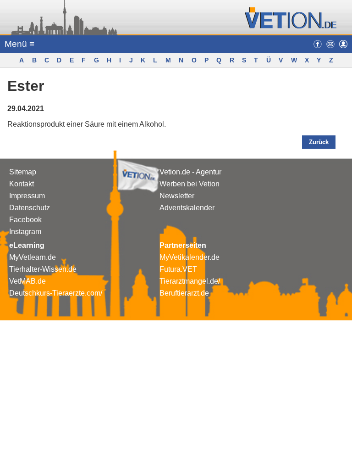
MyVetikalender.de (190, 257)
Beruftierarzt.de (184, 293)
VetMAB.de (27, 281)
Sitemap (22, 172)
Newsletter (177, 196)
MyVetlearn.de (32, 257)
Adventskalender (187, 208)
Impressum (27, 196)
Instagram (25, 231)
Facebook (25, 220)
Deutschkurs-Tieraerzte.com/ (55, 293)
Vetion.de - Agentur (190, 172)
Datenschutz (29, 208)
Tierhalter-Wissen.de (43, 269)
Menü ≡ (19, 44)
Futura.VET (178, 269)
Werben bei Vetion (190, 184)
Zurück (319, 142)
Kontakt (21, 184)
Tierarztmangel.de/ (190, 281)
